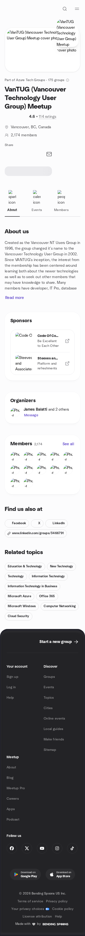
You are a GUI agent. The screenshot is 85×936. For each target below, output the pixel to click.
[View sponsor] (67, 341)
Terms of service (30, 901)
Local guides (53, 729)
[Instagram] (57, 848)
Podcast (13, 819)
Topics (49, 697)
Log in (11, 687)
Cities (48, 708)
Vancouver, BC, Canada (31, 127)
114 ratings (47, 117)
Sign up (12, 677)
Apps (11, 809)
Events (49, 687)
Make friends (54, 739)
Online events (54, 718)
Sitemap (50, 750)
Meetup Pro (16, 788)
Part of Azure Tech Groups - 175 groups (34, 80)
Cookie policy (63, 909)
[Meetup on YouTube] (42, 848)
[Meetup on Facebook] (12, 848)
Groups (49, 677)
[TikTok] (72, 848)
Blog (10, 778)
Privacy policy (57, 901)
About (11, 767)
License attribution (37, 916)
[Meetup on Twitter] (27, 848)
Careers (13, 798)
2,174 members (24, 135)
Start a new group (55, 642)
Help (10, 697)
